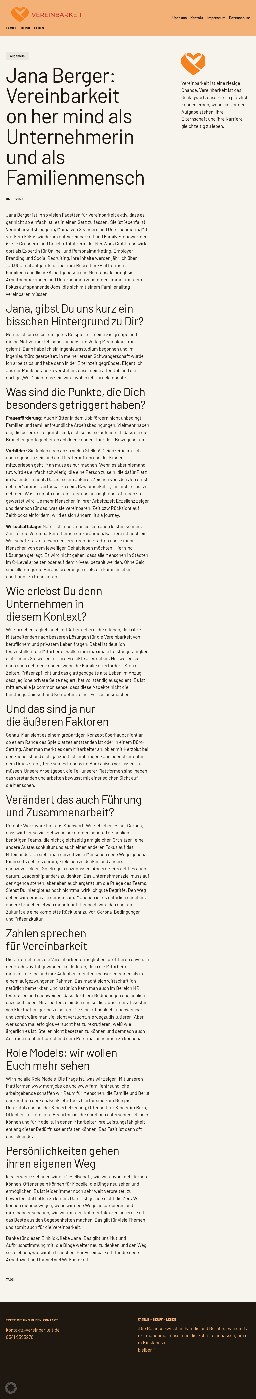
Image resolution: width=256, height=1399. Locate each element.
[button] (11, 1388)
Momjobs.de (101, 272)
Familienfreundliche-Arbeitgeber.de (42, 272)
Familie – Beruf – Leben (25, 28)
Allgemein (17, 56)
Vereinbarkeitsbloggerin (30, 229)
